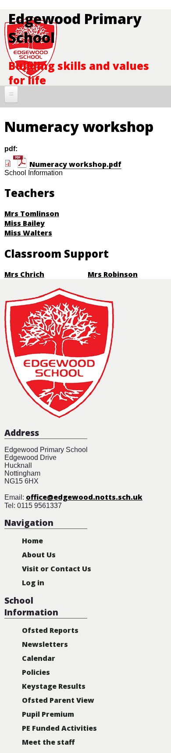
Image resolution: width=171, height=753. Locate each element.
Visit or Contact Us (56, 568)
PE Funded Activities (59, 728)
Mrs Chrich (24, 274)
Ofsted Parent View (58, 700)
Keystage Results (54, 686)
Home (32, 541)
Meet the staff (48, 742)
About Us (39, 555)
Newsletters (45, 644)
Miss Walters (28, 233)
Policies (36, 672)
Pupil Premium (48, 714)
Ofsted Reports (50, 630)
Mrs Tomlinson (31, 213)
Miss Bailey (24, 223)
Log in (33, 582)
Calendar (38, 658)
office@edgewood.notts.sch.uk (84, 497)
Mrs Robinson (113, 274)
